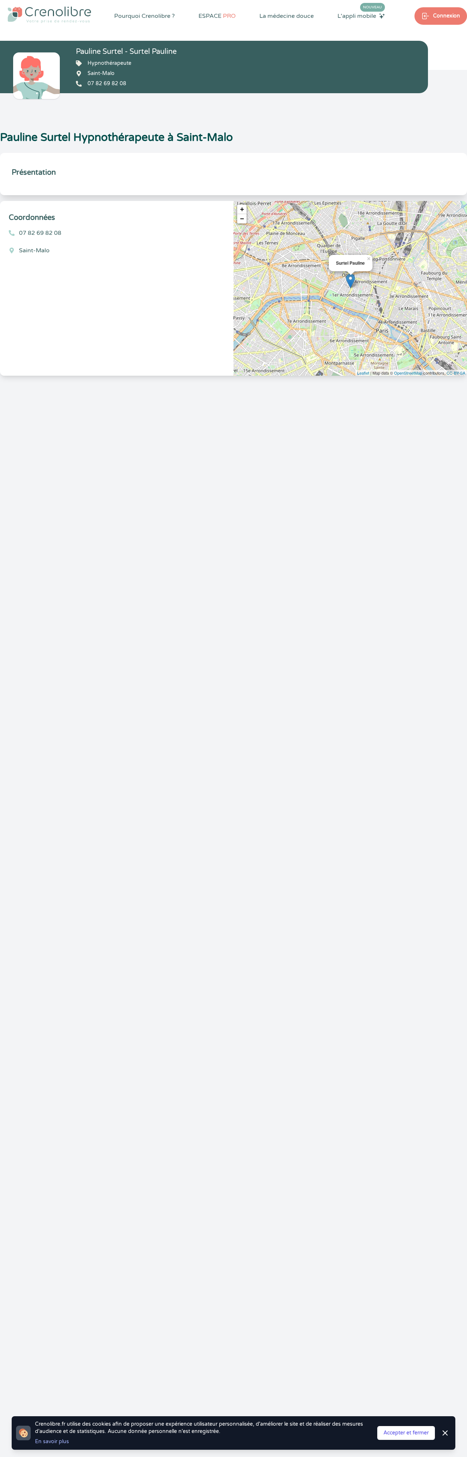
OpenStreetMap (408, 373)
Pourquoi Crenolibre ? (144, 16)
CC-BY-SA (456, 373)
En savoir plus (52, 1441)
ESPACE (217, 16)
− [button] (242, 218)
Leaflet (363, 373)
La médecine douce (286, 16)
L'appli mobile (359, 16)
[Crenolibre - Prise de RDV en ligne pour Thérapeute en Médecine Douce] (49, 14)
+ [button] (242, 209)
